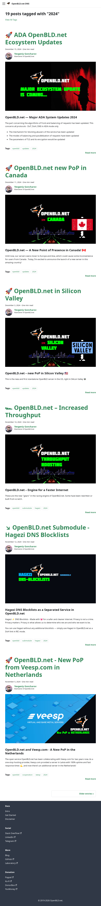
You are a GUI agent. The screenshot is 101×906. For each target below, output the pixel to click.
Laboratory (10, 863)
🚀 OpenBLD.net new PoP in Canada (46, 171)
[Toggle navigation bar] (4, 4)
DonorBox (10, 885)
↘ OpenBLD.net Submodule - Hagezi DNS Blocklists (47, 531)
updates (25, 148)
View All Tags (11, 19)
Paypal (8, 877)
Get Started (10, 815)
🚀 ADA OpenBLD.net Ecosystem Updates (36, 38)
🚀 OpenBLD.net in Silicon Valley (43, 294)
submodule (27, 508)
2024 (34, 148)
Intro (7, 811)
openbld (15, 148)
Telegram (9, 841)
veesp (38, 775)
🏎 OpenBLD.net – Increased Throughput (46, 411)
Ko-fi (7, 881)
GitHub (8, 859)
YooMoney (10, 889)
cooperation (27, 775)
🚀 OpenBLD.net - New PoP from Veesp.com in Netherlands (44, 667)
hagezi (37, 508)
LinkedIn (9, 837)
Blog (7, 855)
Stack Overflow (12, 833)
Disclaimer (10, 819)
